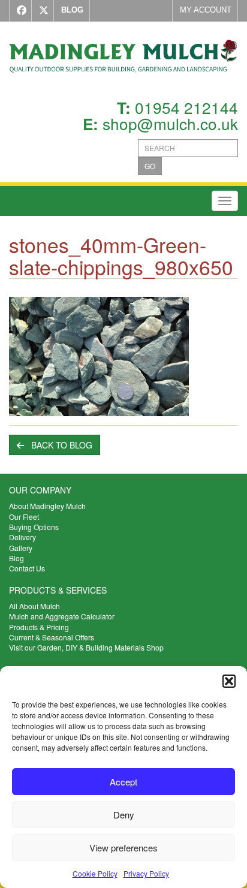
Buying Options (34, 527)
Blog (16, 558)
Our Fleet (24, 516)
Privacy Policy (146, 873)
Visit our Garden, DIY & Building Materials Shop (86, 647)
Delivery (22, 537)
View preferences (123, 847)
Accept (123, 781)
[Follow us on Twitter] (41, 11)
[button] (229, 681)
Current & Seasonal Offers (51, 637)
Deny (123, 814)
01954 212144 (186, 107)
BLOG (72, 9)
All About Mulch (34, 606)
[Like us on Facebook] (19, 11)
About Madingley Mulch (47, 506)
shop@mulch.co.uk (170, 123)
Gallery (20, 548)
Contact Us (27, 568)
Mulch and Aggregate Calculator (62, 616)
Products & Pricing (39, 627)
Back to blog (58, 445)
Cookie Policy (95, 873)
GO (149, 166)
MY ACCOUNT (205, 9)
